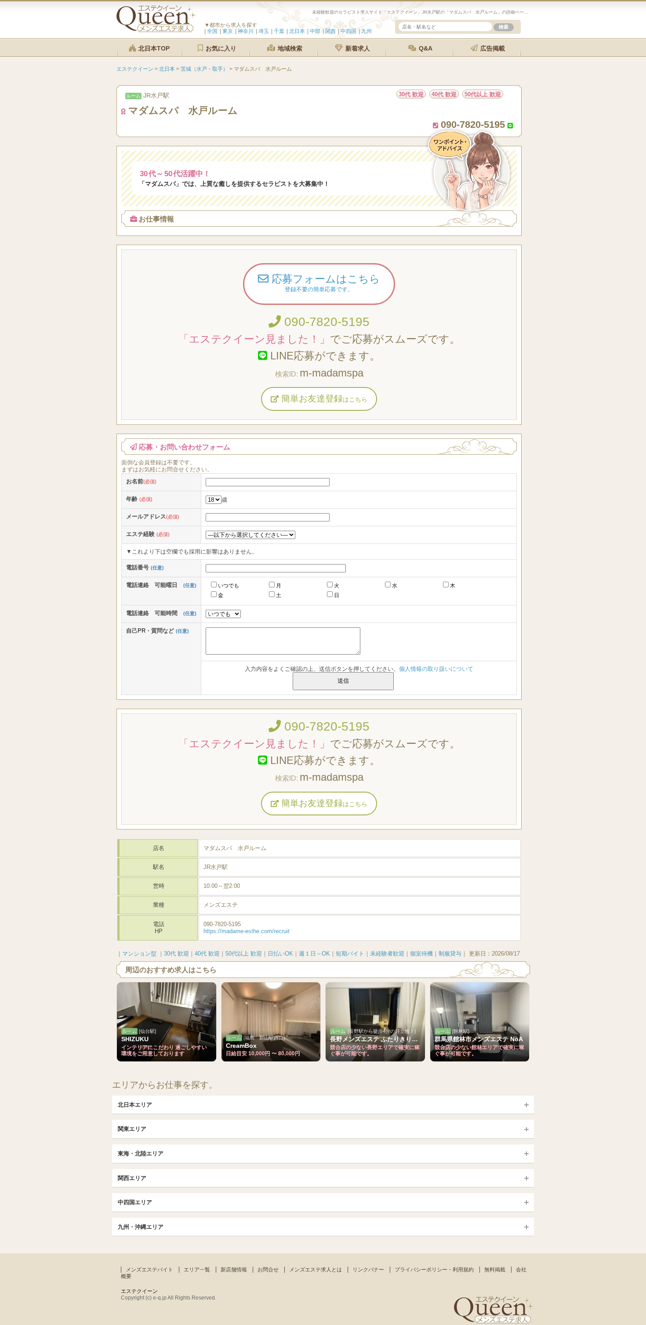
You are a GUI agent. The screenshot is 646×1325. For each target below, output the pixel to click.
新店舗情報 (234, 1270)
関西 (330, 31)
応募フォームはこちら (324, 283)
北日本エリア (135, 1104)
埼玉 (263, 31)
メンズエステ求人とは (315, 1270)
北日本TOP (153, 48)
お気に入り (220, 48)
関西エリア (132, 1178)
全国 (212, 31)
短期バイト (350, 953)
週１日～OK (314, 953)
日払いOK (280, 953)
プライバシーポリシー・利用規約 (434, 1270)
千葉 (279, 31)
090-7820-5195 (325, 322)
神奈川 (246, 31)
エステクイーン (139, 1291)
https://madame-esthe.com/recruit (246, 931)
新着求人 (357, 48)
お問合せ (268, 1270)
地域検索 (289, 48)
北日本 (297, 31)
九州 (366, 31)
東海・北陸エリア (140, 1153)
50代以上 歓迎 (243, 953)
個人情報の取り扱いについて (436, 669)
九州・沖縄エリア (140, 1227)
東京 (227, 31)
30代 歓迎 (176, 953)
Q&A (424, 48)
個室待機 (421, 953)
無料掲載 (494, 1270)
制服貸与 (450, 953)
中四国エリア (135, 1202)
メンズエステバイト (149, 1270)
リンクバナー (368, 1270)
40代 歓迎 (207, 953)
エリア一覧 (197, 1270)
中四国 (348, 31)
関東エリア (132, 1129)
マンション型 (139, 953)
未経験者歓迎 (387, 953)
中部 (315, 31)
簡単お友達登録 (323, 398)
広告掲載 (492, 48)
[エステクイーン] (156, 30)
